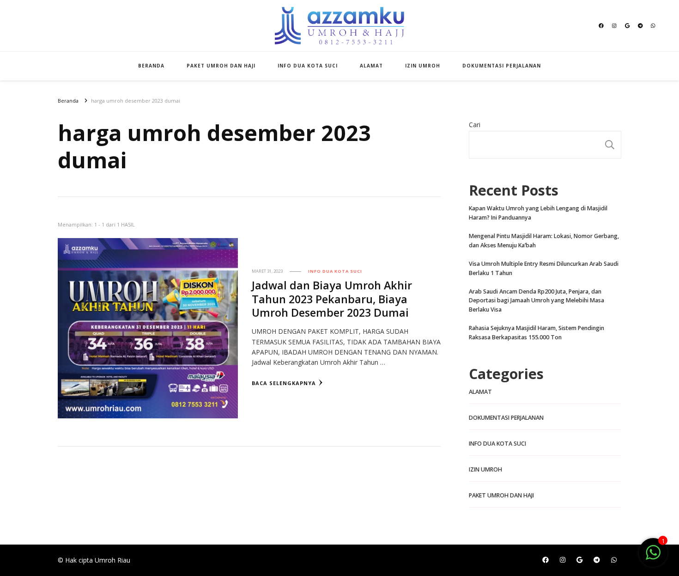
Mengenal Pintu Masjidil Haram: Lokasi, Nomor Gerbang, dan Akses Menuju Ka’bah (544, 240)
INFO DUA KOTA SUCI (308, 65)
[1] (653, 557)
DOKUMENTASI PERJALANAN (501, 65)
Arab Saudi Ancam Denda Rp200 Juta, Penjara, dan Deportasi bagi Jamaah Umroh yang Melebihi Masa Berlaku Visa (536, 301)
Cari (474, 124)
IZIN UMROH (422, 65)
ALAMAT (371, 65)
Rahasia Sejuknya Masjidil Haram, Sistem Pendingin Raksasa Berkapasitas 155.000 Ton (536, 332)
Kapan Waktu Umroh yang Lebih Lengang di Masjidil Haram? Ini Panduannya (538, 212)
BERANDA (151, 65)
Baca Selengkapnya (284, 383)
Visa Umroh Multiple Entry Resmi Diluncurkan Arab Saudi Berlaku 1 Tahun (543, 268)
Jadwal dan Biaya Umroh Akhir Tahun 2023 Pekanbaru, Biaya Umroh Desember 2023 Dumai (332, 298)
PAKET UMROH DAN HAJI (221, 65)
